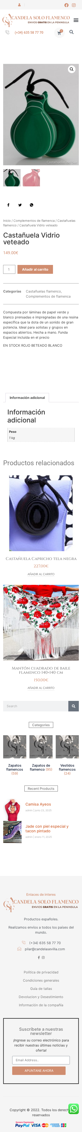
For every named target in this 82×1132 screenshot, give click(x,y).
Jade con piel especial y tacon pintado (47, 828)
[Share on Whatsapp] (31, 204)
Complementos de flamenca (34, 221)
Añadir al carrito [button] (41, 574)
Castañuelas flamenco (43, 291)
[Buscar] (73, 706)
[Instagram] (74, 5)
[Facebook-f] (38, 957)
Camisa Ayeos (38, 804)
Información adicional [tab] (27, 398)
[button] (76, 20)
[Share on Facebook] (8, 204)
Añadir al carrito (35, 269)
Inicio (7, 221)
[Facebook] (66, 5)
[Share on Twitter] (20, 204)
